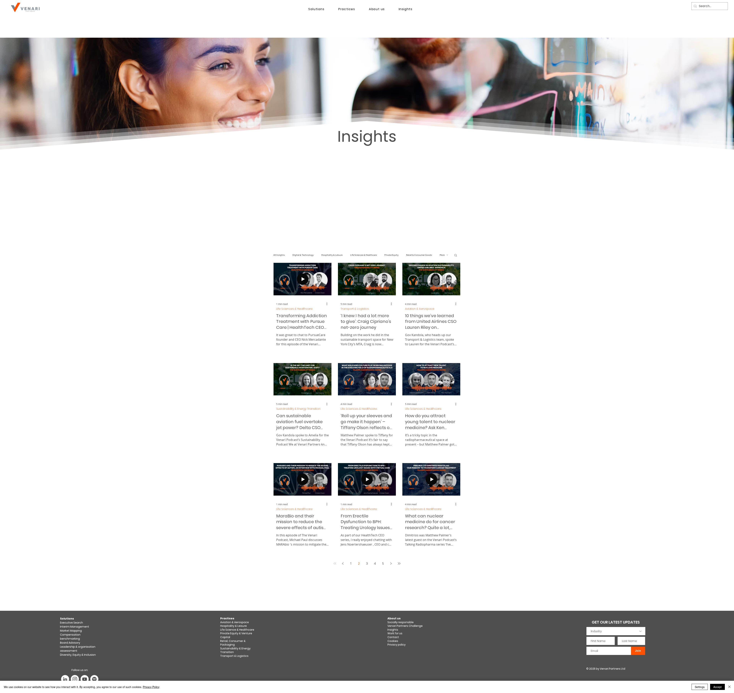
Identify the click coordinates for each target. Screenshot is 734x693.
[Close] (729, 687)
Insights (392, 630)
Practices (227, 618)
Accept (717, 687)
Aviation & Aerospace (419, 308)
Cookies (392, 641)
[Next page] (391, 563)
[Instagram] (75, 679)
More (442, 255)
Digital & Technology (303, 255)
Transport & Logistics (355, 308)
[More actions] (328, 304)
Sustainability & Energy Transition (298, 408)
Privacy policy (396, 645)
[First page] (334, 563)
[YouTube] (84, 679)
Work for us (394, 633)
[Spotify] (94, 679)
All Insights (279, 255)
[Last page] (399, 563)
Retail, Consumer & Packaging (233, 643)
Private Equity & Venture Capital (236, 635)
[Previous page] (342, 563)
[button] (455, 255)
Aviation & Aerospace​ (234, 622)
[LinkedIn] (65, 679)
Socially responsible (400, 622)
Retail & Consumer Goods (419, 255)
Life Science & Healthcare (237, 630)
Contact (393, 637)
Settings (700, 687)
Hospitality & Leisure (332, 255)
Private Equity (391, 255)
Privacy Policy (151, 687)
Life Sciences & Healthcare (363, 255)
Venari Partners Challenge (405, 626)
